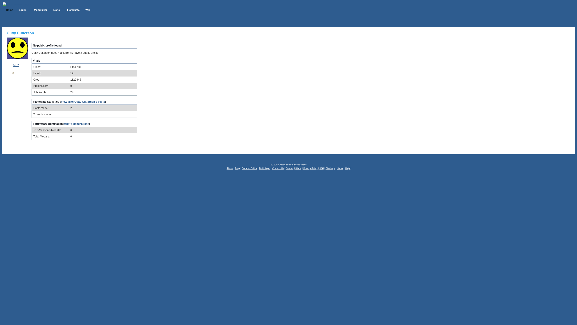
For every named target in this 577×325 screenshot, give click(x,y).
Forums (289, 168)
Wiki (322, 168)
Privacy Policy (310, 168)
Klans (298, 168)
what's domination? (76, 123)
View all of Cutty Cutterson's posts (83, 101)
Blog (237, 168)
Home (340, 168)
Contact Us (278, 168)
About (230, 168)
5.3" (16, 65)
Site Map (330, 168)
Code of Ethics (249, 168)
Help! (347, 168)
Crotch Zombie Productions (292, 164)
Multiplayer (264, 168)
